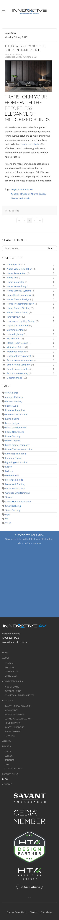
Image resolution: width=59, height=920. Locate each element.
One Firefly (21, 912)
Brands (6, 746)
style (14, 189)
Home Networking (16, 286)
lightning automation (16, 462)
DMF (7, 764)
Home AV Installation (16, 414)
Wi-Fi (8, 523)
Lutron (8, 466)
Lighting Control (15, 329)
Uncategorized (14, 377)
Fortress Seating (13, 401)
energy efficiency (21, 193)
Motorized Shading (15, 484)
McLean (9, 471)
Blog (5, 779)
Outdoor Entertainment (19, 355)
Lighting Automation (18, 325)
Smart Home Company (19, 364)
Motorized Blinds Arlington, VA (21, 57)
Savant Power (12, 731)
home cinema (12, 418)
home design (39, 193)
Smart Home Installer (18, 369)
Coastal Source (13, 768)
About (5, 658)
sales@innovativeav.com (15, 642)
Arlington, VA (14, 264)
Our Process (11, 671)
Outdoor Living (13, 691)
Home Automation (16, 273)
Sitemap (33, 912)
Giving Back (11, 676)
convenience (26, 189)
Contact (7, 784)
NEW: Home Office (15, 488)
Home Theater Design (18, 299)
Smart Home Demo (14, 727)
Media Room (12, 475)
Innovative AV (14, 316)
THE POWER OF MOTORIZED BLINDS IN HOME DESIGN (25, 48)
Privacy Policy (46, 912)
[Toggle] (54, 264)
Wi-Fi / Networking (15, 714)
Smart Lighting (13, 505)
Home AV (12, 277)
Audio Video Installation (19, 268)
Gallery (6, 741)
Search (51, 248)
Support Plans (10, 774)
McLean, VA (13, 338)
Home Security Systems (19, 290)
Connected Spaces (12, 681)
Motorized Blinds (13, 54)
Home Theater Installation (20, 303)
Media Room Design (17, 342)
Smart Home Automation (20, 360)
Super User (10, 33)
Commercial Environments (19, 695)
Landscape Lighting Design (21, 321)
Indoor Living (12, 687)
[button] (3, 11)
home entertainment (15, 427)
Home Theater (12, 440)
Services (9, 667)
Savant (9, 497)
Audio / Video (11, 710)
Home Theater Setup (17, 312)
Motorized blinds (30, 144)
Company (9, 663)
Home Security (12, 436)
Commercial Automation (18, 719)
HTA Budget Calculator (29, 887)
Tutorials (10, 735)
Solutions (7, 700)
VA (6, 518)
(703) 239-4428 (10, 637)
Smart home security (17, 373)
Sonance (9, 760)
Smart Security (12, 510)
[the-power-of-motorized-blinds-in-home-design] (28, 76)
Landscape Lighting (15, 453)
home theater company (19, 295)
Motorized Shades (16, 351)
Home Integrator (15, 282)
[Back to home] (30, 11)
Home (5, 652)
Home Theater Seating (19, 308)
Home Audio (11, 405)
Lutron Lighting (15, 334)
